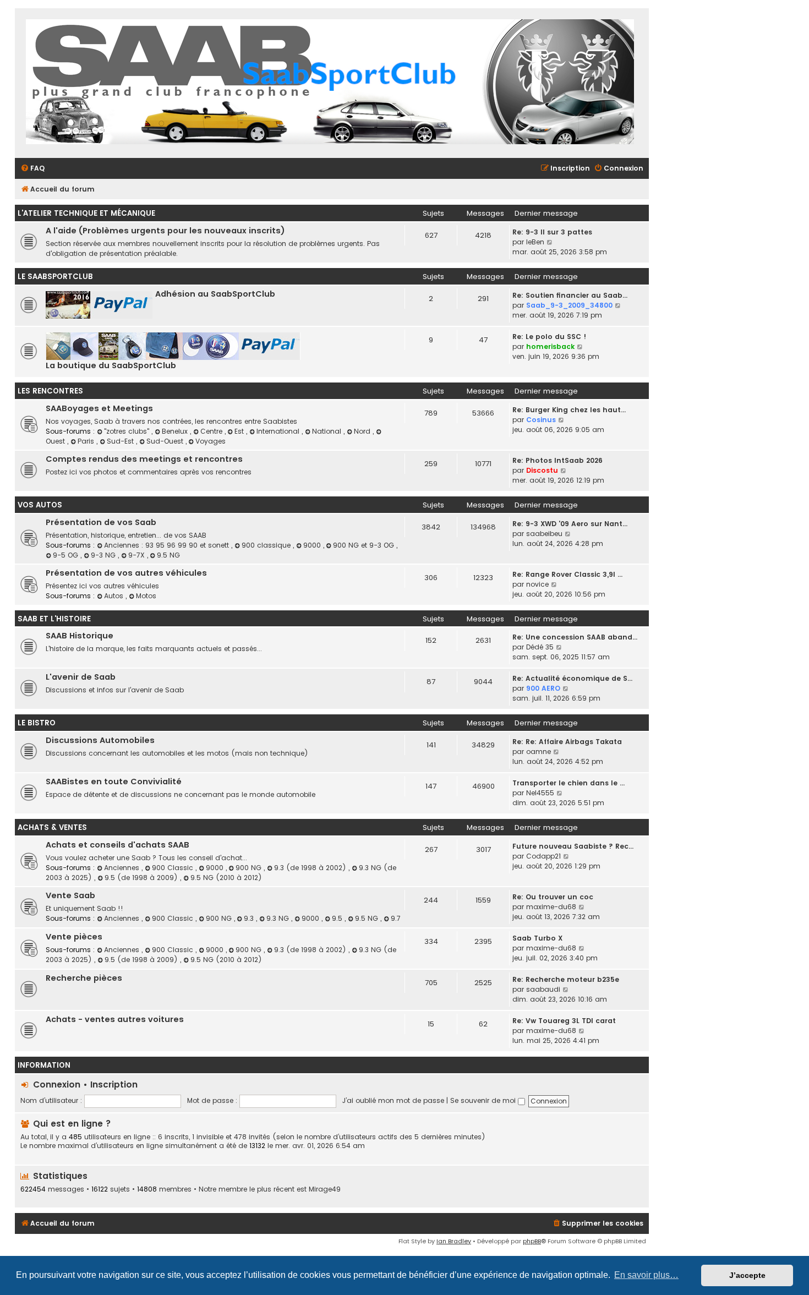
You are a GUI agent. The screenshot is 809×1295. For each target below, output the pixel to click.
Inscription (114, 1084)
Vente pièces (74, 936)
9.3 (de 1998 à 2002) (311, 867)
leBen (535, 242)
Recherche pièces (84, 977)
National (327, 431)
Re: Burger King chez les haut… (569, 409)
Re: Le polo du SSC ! (549, 336)
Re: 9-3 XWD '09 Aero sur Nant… (569, 523)
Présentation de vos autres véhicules (126, 572)
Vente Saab (70, 895)
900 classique (267, 545)
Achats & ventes (52, 827)
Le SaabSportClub (55, 276)
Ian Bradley (453, 1241)
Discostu (542, 470)
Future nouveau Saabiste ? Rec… (572, 846)
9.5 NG (168, 555)
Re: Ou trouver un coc (552, 896)
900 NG (250, 867)
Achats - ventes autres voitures (115, 1019)
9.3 (250, 918)
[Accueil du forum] (330, 83)
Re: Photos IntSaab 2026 (557, 460)
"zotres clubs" (127, 431)
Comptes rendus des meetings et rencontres (144, 459)
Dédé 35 (540, 647)
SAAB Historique (79, 635)
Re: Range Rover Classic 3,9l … (567, 574)
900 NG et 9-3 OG (364, 545)
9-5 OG (66, 555)
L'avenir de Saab (81, 676)
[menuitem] (32, 168)
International (279, 431)
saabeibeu (544, 533)
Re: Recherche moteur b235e (565, 979)
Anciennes (122, 867)
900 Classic (173, 867)
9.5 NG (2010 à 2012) (226, 877)
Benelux (176, 431)
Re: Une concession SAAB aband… (574, 637)
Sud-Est (121, 441)
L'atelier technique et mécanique (86, 213)
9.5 (338, 918)
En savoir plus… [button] (646, 1275)
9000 (313, 545)
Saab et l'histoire (54, 619)
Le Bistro (37, 723)
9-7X (137, 555)
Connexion (56, 1084)
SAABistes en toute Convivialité (114, 781)
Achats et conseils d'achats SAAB (117, 844)
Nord (363, 431)
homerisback (550, 346)
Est (240, 431)
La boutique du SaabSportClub (111, 365)
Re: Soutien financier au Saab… (569, 295)
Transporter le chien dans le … (568, 783)
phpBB (532, 1241)
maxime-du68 (551, 906)
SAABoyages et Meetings (99, 408)
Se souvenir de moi (484, 1100)
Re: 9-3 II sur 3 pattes (552, 232)
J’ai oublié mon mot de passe (393, 1100)
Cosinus (541, 419)
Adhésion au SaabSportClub (215, 293)
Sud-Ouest (165, 441)
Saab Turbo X (537, 938)
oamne (538, 751)
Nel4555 (540, 792)
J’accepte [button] (747, 1275)
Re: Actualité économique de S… (572, 678)
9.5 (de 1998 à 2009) (142, 877)
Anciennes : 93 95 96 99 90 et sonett (167, 545)
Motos (146, 595)
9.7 (396, 918)
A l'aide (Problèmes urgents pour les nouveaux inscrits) (165, 230)
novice (537, 584)
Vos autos (40, 505)
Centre (212, 431)
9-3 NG (104, 555)
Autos (114, 595)
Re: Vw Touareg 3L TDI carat (564, 1020)
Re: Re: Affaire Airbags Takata (567, 741)
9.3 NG (278, 918)
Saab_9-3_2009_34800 (569, 305)
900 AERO (543, 688)
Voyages (210, 441)
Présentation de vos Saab (101, 522)
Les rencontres (50, 391)
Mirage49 (325, 1189)
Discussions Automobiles (100, 740)
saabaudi (543, 989)
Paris (87, 441)
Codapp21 (543, 856)
